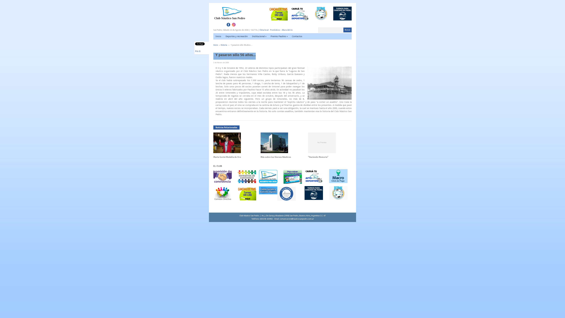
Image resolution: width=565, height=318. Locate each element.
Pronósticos (275, 30)
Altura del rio (287, 30)
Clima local (264, 30)
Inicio (218, 36)
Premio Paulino (279, 36)
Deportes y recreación (237, 36)
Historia (224, 45)
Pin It (198, 51)
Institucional (259, 36)
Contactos (297, 36)
